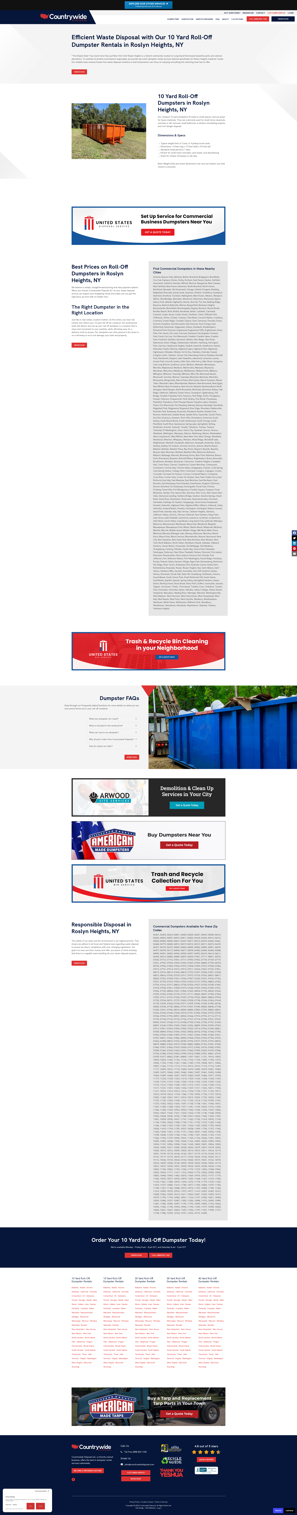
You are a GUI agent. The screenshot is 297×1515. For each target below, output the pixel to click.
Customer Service (276, 13)
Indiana (81, 1304)
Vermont (75, 1358)
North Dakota (90, 1337)
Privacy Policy (135, 1502)
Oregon (89, 1342)
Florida (74, 1300)
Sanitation (187, 19)
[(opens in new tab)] (148, 225)
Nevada (84, 1325)
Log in (159, 1508)
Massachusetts (87, 1312)
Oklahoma (81, 1342)
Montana (93, 1321)
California (84, 1291)
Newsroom (248, 13)
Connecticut (76, 1296)
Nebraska (75, 1325)
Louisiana (84, 1308)
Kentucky (75, 1308)
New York (87, 1333)
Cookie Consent (147, 1502)
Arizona (89, 1287)
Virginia (83, 1358)
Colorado (93, 1291)
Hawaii (89, 1300)
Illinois (74, 1304)
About (225, 19)
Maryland (75, 1312)
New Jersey (91, 1329)
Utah (90, 1354)
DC (83, 1296)
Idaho (95, 1300)
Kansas (93, 1304)
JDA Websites (150, 1508)
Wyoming (75, 1367)
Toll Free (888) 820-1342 (135, 1451)
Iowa (87, 1304)
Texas (84, 1354)
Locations (237, 19)
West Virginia (77, 1362)
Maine (91, 1308)
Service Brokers (204, 19)
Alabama (75, 1287)
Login (291, 13)
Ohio (73, 1342)
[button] (113, 718)
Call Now (289, 1510)
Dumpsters (173, 19)
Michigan (75, 1317)
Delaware (90, 1296)
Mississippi (76, 1321)
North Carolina (77, 1337)
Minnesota (84, 1317)
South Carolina (77, 1350)
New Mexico (77, 1333)
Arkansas (75, 1291)
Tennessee (76, 1354)
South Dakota (90, 1350)
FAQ (218, 19)
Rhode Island (88, 1346)
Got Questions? (232, 13)
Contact (260, 13)
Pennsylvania (77, 1346)
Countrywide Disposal (147, 1505)
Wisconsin (88, 1362)
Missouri (85, 1321)
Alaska (82, 1287)
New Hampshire (78, 1329)
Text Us (278, 1510)
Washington (91, 1358)
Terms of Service (161, 1502)
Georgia (82, 1300)
